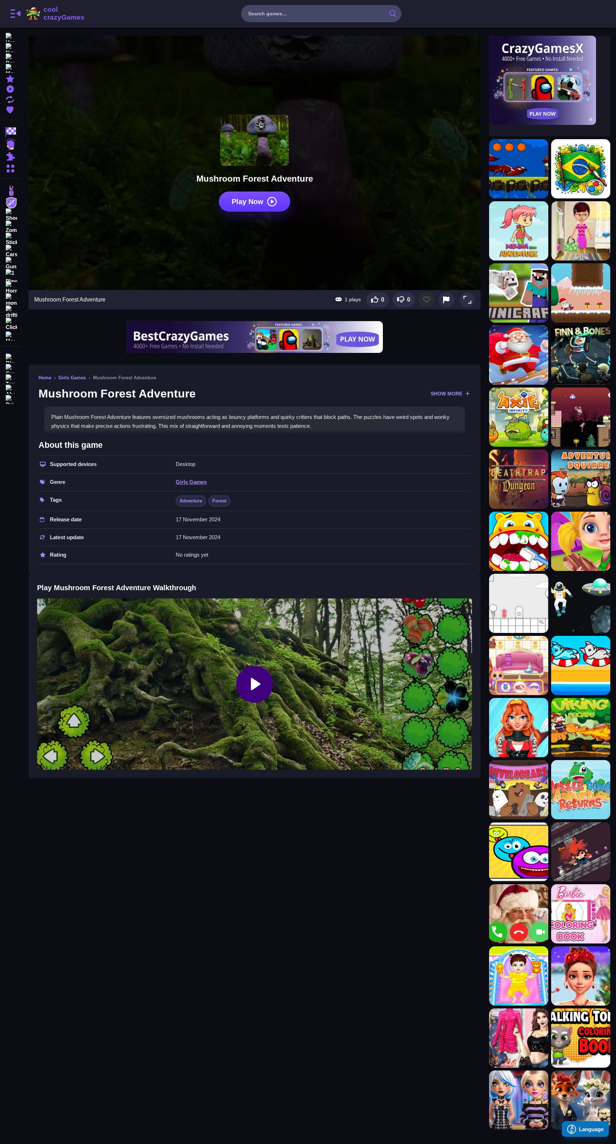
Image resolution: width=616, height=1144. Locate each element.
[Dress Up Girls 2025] (518, 1038)
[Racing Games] (10, 132)
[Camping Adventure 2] (580, 541)
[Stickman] (10, 239)
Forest (219, 500)
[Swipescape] (580, 851)
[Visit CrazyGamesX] (549, 80)
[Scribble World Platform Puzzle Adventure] (518, 603)
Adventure (191, 500)
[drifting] (10, 312)
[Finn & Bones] (580, 355)
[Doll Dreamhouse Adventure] (518, 665)
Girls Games (72, 377)
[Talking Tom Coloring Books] (580, 1038)
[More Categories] (10, 167)
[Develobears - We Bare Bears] (518, 789)
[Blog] (10, 357)
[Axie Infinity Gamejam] (518, 417)
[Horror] (10, 288)
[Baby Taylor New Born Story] (518, 976)
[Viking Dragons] (580, 727)
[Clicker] (10, 324)
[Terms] (10, 378)
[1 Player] (10, 275)
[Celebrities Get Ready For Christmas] (580, 976)
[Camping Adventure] (580, 230)
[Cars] (10, 251)
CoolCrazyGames (54, 13)
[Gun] (10, 263)
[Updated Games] (10, 98)
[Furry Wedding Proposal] (580, 1100)
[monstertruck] (10, 300)
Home (44, 377)
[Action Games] (10, 144)
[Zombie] (10, 227)
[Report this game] (446, 299)
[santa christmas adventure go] (518, 355)
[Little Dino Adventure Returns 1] (580, 789)
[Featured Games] (10, 78)
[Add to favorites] (427, 299)
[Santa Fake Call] (518, 913)
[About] (10, 388)
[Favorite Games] (10, 109)
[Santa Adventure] (580, 293)
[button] (467, 300)
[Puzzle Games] (10, 156)
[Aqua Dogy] (580, 665)
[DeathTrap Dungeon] (518, 479)
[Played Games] (10, 88)
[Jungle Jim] (518, 168)
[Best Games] (10, 57)
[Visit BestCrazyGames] (254, 337)
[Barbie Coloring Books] (580, 913)
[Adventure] (10, 203)
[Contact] (10, 368)
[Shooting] (10, 215)
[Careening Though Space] (580, 603)
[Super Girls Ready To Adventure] (518, 727)
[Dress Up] (10, 190)
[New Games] (10, 47)
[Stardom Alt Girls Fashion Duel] (518, 1100)
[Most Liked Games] (10, 67)
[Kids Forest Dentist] (518, 541)
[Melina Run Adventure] (518, 230)
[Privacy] (10, 399)
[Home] (10, 36)
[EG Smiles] (518, 851)
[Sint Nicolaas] (580, 417)
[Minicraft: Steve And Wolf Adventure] (518, 293)
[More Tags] (10, 335)
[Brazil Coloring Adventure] (580, 168)
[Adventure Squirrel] (580, 479)
